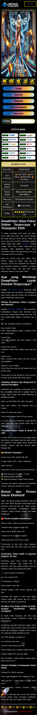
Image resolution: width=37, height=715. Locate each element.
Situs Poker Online (15, 290)
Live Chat (30, 4)
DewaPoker (26, 244)
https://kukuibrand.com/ (25, 711)
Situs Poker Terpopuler (15, 309)
